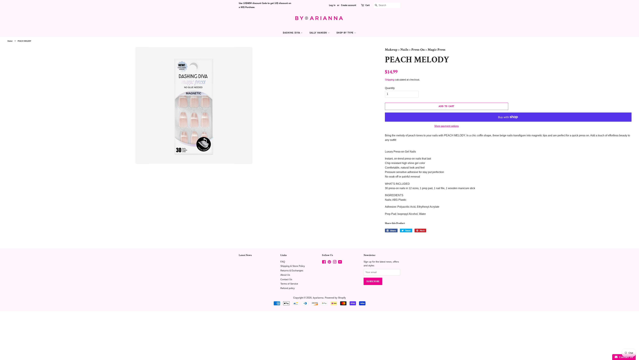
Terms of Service (289, 283)
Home (9, 41)
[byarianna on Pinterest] (329, 262)
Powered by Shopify (335, 297)
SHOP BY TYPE (345, 32)
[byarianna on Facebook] (324, 262)
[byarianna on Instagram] (334, 262)
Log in (332, 5)
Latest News (245, 255)
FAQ (282, 261)
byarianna (318, 297)
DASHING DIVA (292, 32)
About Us (285, 275)
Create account (348, 5)
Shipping (389, 79)
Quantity (390, 88)
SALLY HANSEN (319, 32)
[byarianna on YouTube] (340, 262)
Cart (367, 5)
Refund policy (287, 288)
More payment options (446, 125)
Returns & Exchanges (291, 270)
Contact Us (286, 279)
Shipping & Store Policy (292, 266)
